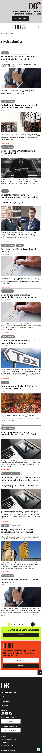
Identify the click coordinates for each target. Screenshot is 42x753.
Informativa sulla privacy (8, 739)
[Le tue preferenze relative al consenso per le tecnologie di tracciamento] (38, 749)
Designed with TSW (7, 745)
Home (2, 33)
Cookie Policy (5, 742)
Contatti (3, 736)
